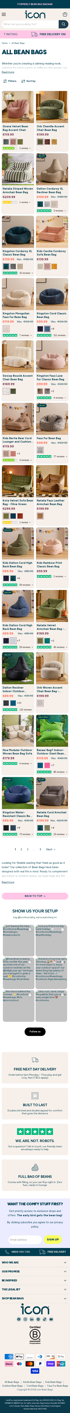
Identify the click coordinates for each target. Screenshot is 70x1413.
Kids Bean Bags (53, 1382)
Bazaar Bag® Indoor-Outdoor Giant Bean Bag (50, 754)
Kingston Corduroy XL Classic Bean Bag (17, 253)
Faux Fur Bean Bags (57, 1385)
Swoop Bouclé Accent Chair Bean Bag (18, 377)
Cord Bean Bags (35, 1385)
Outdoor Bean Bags (12, 1385)
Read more (8, 72)
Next (49, 849)
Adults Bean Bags (32, 1382)
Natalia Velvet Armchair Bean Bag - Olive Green (50, 629)
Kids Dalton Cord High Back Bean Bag (17, 564)
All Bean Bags (12, 1382)
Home (5, 43)
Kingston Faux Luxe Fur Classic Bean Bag (50, 377)
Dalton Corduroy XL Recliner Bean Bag (50, 190)
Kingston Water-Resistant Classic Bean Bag (18, 816)
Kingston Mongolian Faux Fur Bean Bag (16, 315)
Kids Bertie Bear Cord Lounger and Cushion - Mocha (18, 442)
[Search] (63, 24)
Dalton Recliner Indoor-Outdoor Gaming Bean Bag (14, 691)
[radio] (6, 141)
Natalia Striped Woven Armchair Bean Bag (18, 190)
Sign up (53, 1239)
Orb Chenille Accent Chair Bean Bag (50, 128)
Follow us (35, 1031)
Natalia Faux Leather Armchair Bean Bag (50, 502)
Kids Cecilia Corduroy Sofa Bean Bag (51, 253)
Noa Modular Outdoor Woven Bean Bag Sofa (17, 752)
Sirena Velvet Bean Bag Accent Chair (15, 128)
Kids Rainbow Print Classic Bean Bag (49, 564)
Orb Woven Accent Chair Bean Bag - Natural (49, 691)
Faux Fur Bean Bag (49, 438)
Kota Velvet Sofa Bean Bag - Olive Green (18, 502)
